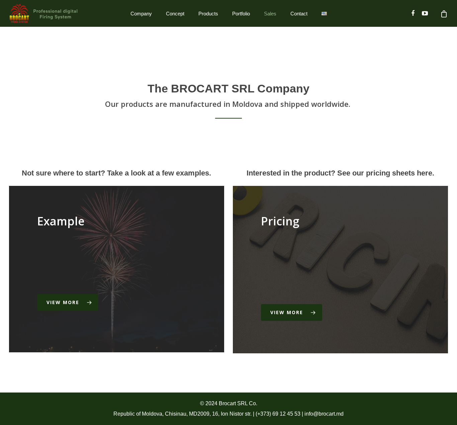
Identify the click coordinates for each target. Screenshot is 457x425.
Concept (175, 13)
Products (208, 13)
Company (141, 13)
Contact (298, 13)
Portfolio (241, 13)
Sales (270, 13)
